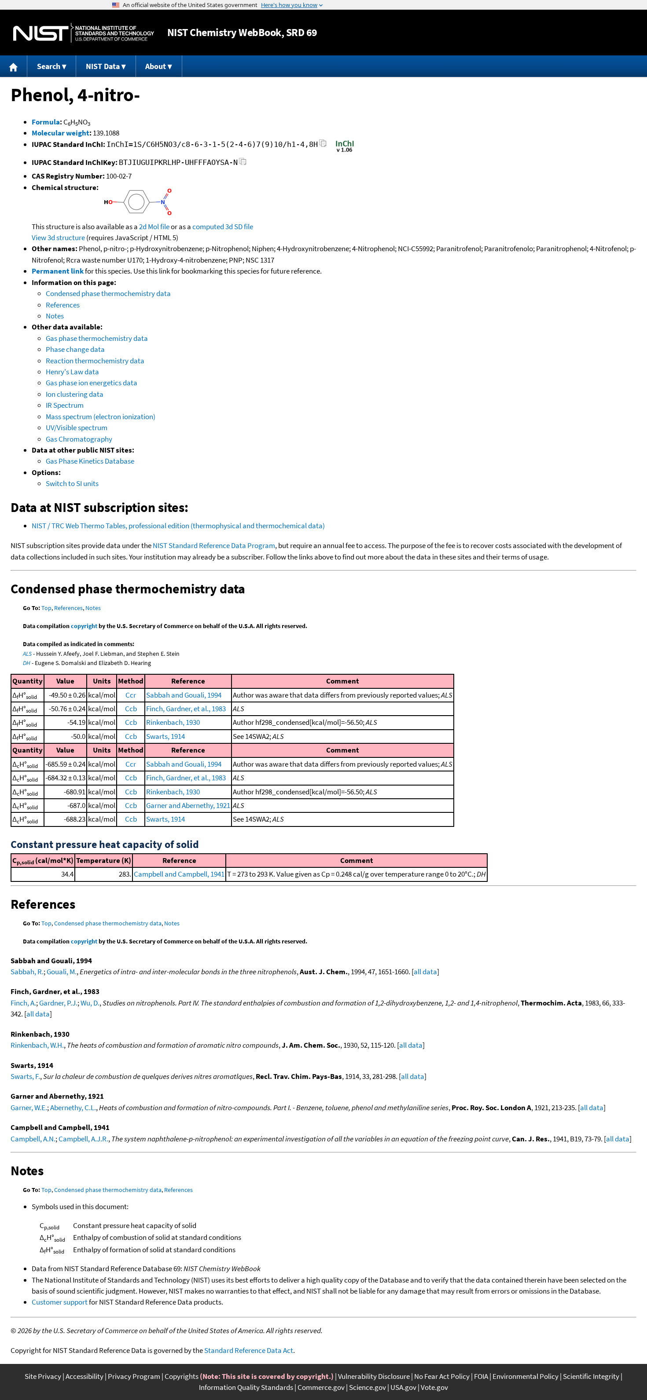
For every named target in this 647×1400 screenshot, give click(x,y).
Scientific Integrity (591, 1376)
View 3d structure (58, 237)
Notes (55, 316)
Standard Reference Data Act (248, 1350)
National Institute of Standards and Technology (83, 33)
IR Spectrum (65, 405)
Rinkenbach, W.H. (37, 1045)
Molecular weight (60, 133)
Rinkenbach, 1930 (173, 722)
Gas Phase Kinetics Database (90, 461)
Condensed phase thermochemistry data (108, 293)
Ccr (130, 695)
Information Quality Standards (246, 1387)
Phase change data (75, 349)
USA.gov (403, 1387)
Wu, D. (90, 1003)
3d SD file (239, 226)
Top (46, 608)
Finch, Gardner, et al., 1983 (186, 708)
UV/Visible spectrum (76, 427)
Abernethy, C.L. (73, 1107)
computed (208, 226)
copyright (84, 626)
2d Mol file (154, 226)
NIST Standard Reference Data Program (214, 545)
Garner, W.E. (29, 1107)
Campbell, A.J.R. (83, 1139)
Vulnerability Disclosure (374, 1376)
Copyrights (182, 1376)
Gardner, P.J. (58, 1003)
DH (26, 663)
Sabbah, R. (27, 971)
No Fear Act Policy (442, 1376)
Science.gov (367, 1387)
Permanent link (58, 271)
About (155, 66)
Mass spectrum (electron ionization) (100, 416)
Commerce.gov (321, 1387)
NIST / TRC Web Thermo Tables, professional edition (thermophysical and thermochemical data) (178, 525)
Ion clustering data (74, 394)
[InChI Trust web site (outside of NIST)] (345, 151)
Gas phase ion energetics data (91, 382)
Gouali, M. (62, 971)
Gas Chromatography (79, 439)
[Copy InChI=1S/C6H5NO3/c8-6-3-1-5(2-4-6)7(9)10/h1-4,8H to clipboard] (323, 146)
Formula (46, 122)
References (63, 305)
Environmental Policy (526, 1376)
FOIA (481, 1376)
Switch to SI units (72, 483)
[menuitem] (13, 66)
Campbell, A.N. (33, 1139)
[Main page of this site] (13, 66)
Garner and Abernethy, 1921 (188, 805)
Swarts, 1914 (165, 736)
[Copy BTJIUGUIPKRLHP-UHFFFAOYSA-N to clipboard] (242, 164)
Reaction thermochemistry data (95, 361)
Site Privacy (43, 1376)
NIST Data (103, 66)
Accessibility (84, 1376)
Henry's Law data (72, 372)
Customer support (60, 1302)
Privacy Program (134, 1376)
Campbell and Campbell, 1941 (179, 874)
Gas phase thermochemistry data (97, 338)
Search (48, 66)
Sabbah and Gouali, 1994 (183, 695)
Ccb (131, 708)
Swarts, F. (25, 1076)
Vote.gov (434, 1387)
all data (425, 971)
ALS (27, 654)
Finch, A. (23, 1003)
